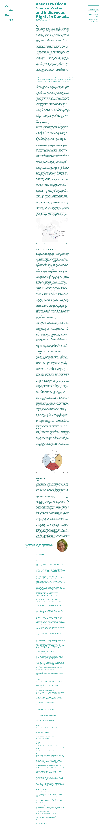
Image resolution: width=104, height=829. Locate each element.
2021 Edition (94, 21)
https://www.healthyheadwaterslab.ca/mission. (47, 796)
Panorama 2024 (93, 14)
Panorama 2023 (93, 16)
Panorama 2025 (93, 9)
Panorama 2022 (93, 19)
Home (96, 6)
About (96, 11)
